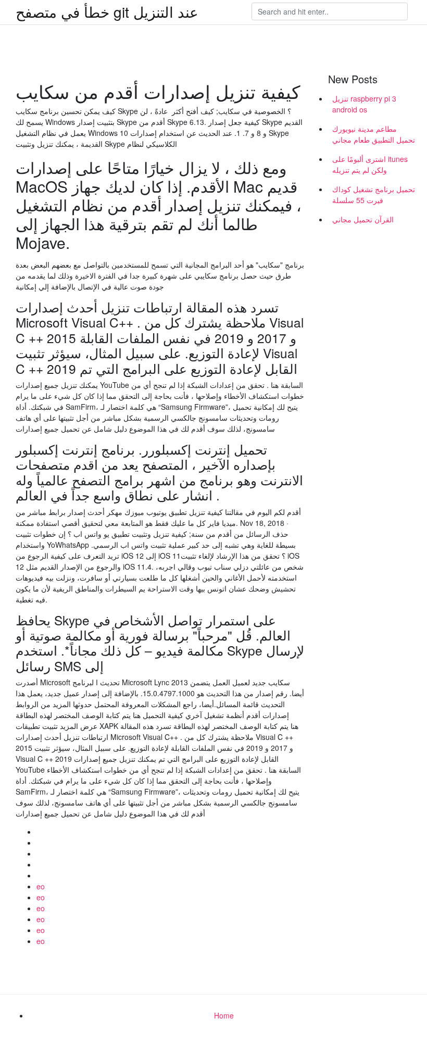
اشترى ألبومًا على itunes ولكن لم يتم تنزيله (370, 164)
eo (40, 886)
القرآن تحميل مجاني (363, 219)
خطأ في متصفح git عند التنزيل (107, 11)
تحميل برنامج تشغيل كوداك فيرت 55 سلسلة (373, 194)
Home (224, 1015)
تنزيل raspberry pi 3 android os (364, 104)
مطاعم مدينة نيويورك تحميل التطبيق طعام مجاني (373, 134)
